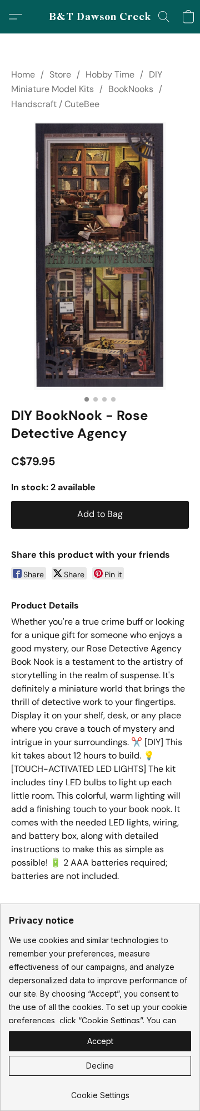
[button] (100, 16)
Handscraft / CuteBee (55, 104)
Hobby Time (110, 74)
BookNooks (130, 89)
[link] (100, 1091)
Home (23, 74)
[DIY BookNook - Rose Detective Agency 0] (100, 256)
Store (60, 74)
